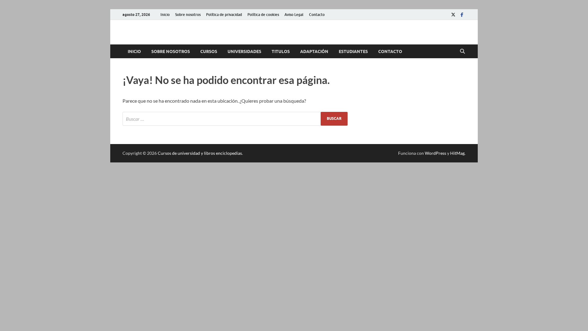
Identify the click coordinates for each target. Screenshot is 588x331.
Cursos (208, 51)
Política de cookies (263, 14)
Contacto (317, 14)
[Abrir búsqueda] (462, 51)
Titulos (281, 51)
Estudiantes (353, 51)
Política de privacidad (224, 14)
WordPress (435, 153)
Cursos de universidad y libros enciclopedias (200, 153)
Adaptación (314, 51)
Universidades (244, 51)
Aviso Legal (294, 14)
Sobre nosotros (188, 14)
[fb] (462, 14)
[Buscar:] (235, 119)
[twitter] (453, 14)
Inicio (165, 14)
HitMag (457, 153)
